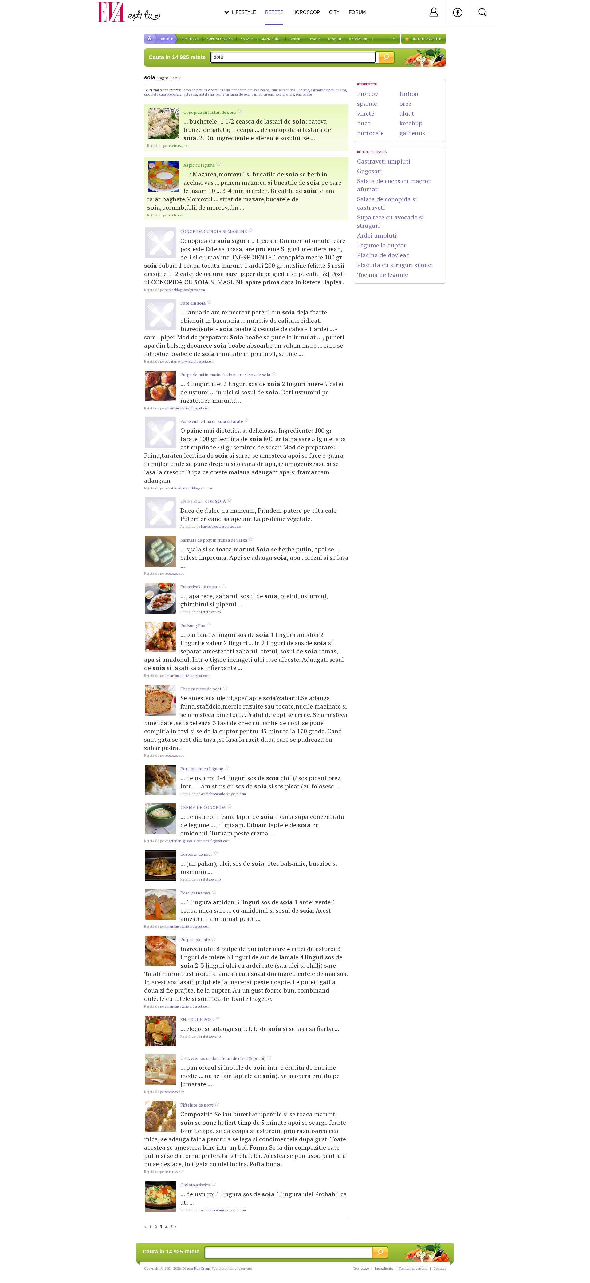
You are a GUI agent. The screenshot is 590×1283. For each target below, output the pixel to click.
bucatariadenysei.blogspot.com (178, 488)
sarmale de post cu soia (328, 90)
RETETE (167, 39)
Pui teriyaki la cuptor (200, 587)
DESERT (296, 39)
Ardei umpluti (377, 235)
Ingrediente (384, 1268)
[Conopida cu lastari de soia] (163, 123)
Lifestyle (244, 12)
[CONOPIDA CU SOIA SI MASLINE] (160, 242)
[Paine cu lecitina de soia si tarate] (160, 432)
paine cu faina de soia (233, 94)
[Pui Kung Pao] (160, 637)
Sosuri (334, 39)
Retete (274, 12)
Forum (357, 12)
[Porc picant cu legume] (160, 780)
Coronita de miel (196, 854)
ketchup (411, 123)
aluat (406, 113)
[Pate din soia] (160, 314)
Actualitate (21, 11)
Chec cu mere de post (201, 689)
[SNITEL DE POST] (160, 1031)
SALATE (247, 39)
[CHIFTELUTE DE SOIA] (160, 512)
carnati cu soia (262, 94)
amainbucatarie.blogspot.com (177, 408)
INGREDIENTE (367, 84)
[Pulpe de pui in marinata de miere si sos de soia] (160, 386)
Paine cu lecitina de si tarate (211, 421)
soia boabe (304, 94)
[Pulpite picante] (160, 951)
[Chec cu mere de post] (160, 700)
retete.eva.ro (167, 146)
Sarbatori (358, 39)
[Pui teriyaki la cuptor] (160, 598)
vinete (365, 113)
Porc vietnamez (195, 893)
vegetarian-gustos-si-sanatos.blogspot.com (187, 841)
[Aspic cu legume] (163, 176)
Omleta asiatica (195, 1185)
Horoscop (306, 12)
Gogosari (369, 171)
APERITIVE (190, 39)
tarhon (409, 93)
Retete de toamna (372, 152)
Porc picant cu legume (201, 769)
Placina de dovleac (383, 255)
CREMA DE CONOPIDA (203, 807)
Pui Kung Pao (192, 625)
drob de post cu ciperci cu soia (206, 90)
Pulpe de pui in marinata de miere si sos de (225, 374)
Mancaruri (271, 39)
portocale (370, 133)
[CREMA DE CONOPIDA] (160, 818)
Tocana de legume (382, 274)
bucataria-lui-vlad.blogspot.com (179, 361)
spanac (367, 103)
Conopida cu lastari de (209, 112)
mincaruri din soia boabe (250, 90)
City (334, 12)
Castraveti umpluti (383, 161)
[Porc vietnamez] (160, 904)
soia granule (285, 94)
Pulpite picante (195, 939)
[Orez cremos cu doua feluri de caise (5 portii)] (160, 1069)
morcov (367, 93)
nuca (364, 123)
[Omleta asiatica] (160, 1196)
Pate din (193, 303)
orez (405, 103)
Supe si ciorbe (219, 39)
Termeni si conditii (413, 1268)
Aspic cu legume (199, 165)
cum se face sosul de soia (290, 90)
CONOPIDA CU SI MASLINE (213, 231)
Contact (439, 1268)
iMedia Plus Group (196, 1268)
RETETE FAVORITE (426, 39)
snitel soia (206, 94)
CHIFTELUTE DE (203, 501)
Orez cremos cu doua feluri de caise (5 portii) (223, 1058)
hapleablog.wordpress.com (174, 290)
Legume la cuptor (381, 245)
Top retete (361, 1268)
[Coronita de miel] (160, 865)
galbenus (412, 133)
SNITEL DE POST (197, 1019)
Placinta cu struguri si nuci (395, 265)
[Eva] (114, 7)
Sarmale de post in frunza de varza (213, 540)
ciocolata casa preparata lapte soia (170, 94)
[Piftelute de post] (160, 1116)
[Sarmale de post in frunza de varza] (160, 551)
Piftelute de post (196, 1105)
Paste (315, 39)
